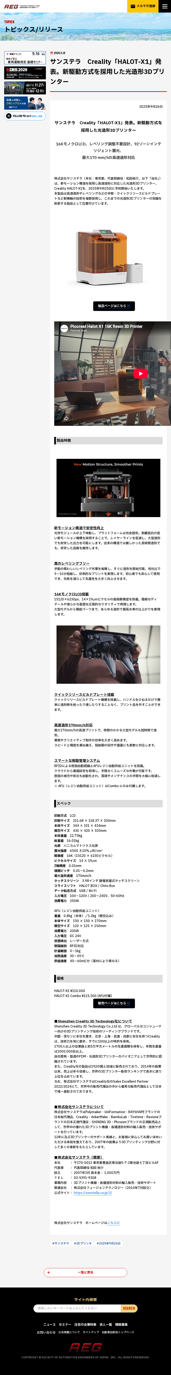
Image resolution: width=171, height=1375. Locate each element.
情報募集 (121, 1324)
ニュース (49, 1324)
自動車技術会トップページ (118, 1332)
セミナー (65, 1324)
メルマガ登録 (142, 6)
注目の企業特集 (85, 1324)
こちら (112, 1223)
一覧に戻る (85, 1272)
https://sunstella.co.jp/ (91, 1193)
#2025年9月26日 (109, 1243)
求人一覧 (105, 1324)
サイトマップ (91, 1332)
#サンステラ (60, 1243)
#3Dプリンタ (83, 1243)
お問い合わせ (46, 1332)
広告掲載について (69, 1332)
